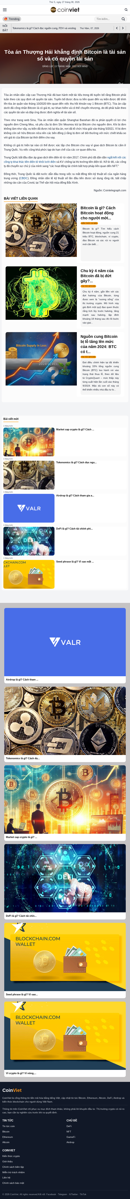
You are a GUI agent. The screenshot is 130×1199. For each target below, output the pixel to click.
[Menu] (5, 9)
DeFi (69, 1126)
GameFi (71, 1137)
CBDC (24, 178)
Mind (85, 66)
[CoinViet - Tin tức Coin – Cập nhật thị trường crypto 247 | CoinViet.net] (65, 10)
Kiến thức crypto (11, 1156)
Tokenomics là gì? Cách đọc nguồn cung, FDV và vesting (44, 28)
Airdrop (70, 1142)
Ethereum (7, 1137)
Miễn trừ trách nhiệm (13, 1172)
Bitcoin (5, 1131)
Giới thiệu (7, 1161)
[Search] (126, 9)
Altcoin (5, 1142)
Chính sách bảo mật (13, 1183)
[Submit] (123, 19)
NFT (69, 1131)
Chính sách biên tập (13, 1167)
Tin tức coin (8, 1126)
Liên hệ (6, 1177)
